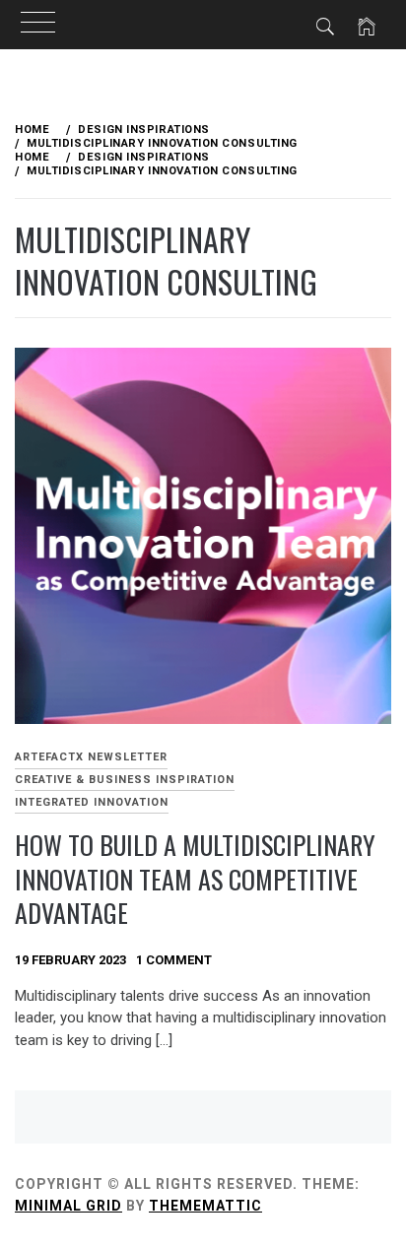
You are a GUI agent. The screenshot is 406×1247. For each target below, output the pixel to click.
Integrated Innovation (92, 802)
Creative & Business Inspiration (125, 779)
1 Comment (174, 959)
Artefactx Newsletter (91, 757)
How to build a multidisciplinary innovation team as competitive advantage (195, 878)
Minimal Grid (68, 1206)
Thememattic (205, 1206)
